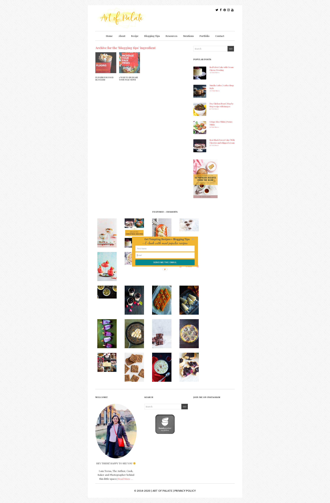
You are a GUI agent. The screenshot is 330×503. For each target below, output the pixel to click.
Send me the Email (165, 262)
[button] (167, 239)
